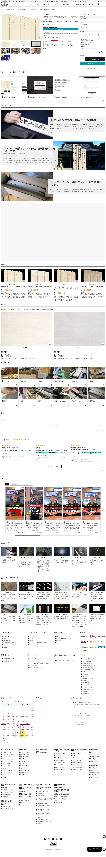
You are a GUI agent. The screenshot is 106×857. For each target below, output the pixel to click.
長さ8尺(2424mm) (94, 761)
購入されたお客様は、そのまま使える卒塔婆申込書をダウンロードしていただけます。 (26, 618)
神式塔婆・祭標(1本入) (80, 750)
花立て (21, 805)
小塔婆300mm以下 (7, 752)
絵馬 (6, 803)
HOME (2, 9)
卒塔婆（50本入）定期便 (21, 9)
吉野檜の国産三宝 (27, 784)
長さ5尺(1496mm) (7, 770)
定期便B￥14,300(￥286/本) (54, 43)
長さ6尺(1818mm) (94, 756)
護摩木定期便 (58, 802)
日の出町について (8, 640)
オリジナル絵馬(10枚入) (9, 808)
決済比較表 (85, 650)
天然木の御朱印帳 (45, 784)
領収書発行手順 (8, 661)
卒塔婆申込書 (86, 693)
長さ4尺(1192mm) (7, 768)
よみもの (90, 4)
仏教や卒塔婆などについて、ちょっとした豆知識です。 (61, 561)
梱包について (86, 682)
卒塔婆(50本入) (9, 749)
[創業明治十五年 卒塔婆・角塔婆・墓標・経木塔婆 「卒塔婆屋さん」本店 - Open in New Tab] (53, 844)
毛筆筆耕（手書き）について (90, 680)
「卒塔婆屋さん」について (11, 632)
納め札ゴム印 (41, 817)
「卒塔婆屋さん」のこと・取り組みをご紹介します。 (26, 562)
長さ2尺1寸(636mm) (8, 759)
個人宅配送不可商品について (63, 638)
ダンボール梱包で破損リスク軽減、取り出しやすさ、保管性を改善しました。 (8, 618)
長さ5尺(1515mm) (94, 754)
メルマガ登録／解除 (88, 689)
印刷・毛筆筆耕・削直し (63, 790)
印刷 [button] (81, 22)
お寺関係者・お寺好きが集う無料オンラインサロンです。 (96, 561)
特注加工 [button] (82, 31)
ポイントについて (34, 655)
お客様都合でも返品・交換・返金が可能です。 (61, 617)
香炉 (21, 802)
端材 (23, 791)
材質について (86, 672)
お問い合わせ (79, 4)
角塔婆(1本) (95, 749)
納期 (57, 642)
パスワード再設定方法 (88, 659)
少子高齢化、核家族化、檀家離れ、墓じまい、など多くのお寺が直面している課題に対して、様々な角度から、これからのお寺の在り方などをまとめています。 (43, 565)
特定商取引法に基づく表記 (89, 665)
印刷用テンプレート (88, 678)
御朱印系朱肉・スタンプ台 (44, 821)
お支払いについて (86, 632)
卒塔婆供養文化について (10, 642)
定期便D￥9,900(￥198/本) (70, 43)
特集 (56, 4)
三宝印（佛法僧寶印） (43, 791)
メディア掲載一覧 (87, 687)
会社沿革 (6, 647)
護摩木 (7, 787)
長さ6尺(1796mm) (7, 772)
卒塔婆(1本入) (26, 749)
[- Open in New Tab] (45, 839)
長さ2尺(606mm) (7, 756)
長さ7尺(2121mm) (94, 759)
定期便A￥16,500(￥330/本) (46, 43)
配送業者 (58, 640)
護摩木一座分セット (8, 794)
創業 (5, 638)
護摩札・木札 (8, 801)
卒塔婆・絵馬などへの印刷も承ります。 (79, 594)
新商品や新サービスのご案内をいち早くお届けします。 (96, 617)
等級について (46, 48)
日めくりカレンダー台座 (28, 788)
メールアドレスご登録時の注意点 (38, 642)
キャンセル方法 (34, 645)
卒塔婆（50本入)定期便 (61, 796)
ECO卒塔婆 (43, 752)
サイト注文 (33, 636)
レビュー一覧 (86, 684)
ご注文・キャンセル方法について (39, 632)
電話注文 (32, 640)
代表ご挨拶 (6, 636)
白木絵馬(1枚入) (7, 806)
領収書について (7, 655)
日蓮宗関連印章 (42, 793)
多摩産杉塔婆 (44, 749)
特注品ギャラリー (87, 691)
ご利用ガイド (66, 4)
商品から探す (46, 4)
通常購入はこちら (92, 63)
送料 (57, 636)
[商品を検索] (37, 4)
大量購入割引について (88, 663)
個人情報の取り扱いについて (90, 667)
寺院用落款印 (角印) (43, 803)
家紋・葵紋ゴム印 (42, 819)
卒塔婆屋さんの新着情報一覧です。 (8, 560)
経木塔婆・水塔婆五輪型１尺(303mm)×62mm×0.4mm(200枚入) (16, 460)
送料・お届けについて (62, 632)
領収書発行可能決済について (11, 659)
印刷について (86, 676)
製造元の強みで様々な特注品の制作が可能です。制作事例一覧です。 (43, 595)
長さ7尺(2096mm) (7, 775)
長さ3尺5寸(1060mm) (8, 765)
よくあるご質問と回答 (88, 669)
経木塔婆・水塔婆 (10, 784)
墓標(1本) (95, 765)
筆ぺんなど (60, 787)
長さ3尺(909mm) (7, 763)
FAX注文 (32, 638)
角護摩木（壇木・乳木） (9, 790)
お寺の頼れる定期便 (10, 9)
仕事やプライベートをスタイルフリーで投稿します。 (79, 561)
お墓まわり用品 (26, 794)
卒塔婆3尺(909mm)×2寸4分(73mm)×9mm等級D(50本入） (89, 454)
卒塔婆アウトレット (8, 777)
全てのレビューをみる (53, 466)
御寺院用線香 (61, 784)
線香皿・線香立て (24, 800)
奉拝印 (43, 454)
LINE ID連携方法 (87, 661)
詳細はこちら (22, 153)
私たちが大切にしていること (11, 645)
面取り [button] (81, 16)
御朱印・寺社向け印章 (45, 788)
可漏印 (39, 824)
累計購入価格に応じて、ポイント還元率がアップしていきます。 (26, 595)
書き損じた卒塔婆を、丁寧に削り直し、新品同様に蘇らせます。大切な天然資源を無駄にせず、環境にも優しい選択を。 (43, 619)
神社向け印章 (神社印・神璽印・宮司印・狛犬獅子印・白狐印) (44, 800)
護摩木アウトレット (8, 796)
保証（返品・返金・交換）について (65, 660)
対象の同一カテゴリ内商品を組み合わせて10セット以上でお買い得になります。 (8, 596)
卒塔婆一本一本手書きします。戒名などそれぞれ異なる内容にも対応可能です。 (96, 596)
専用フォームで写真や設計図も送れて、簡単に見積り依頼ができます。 (61, 595)
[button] (29, 439)
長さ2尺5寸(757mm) (8, 761)
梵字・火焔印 (41, 795)
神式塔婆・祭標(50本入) (63, 750)
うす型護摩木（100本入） (9, 792)
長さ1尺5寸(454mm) (8, 754)
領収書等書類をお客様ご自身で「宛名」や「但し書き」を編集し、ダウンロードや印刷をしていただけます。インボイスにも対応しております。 (79, 620)
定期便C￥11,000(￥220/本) (62, 43)
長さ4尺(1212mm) (94, 752)
